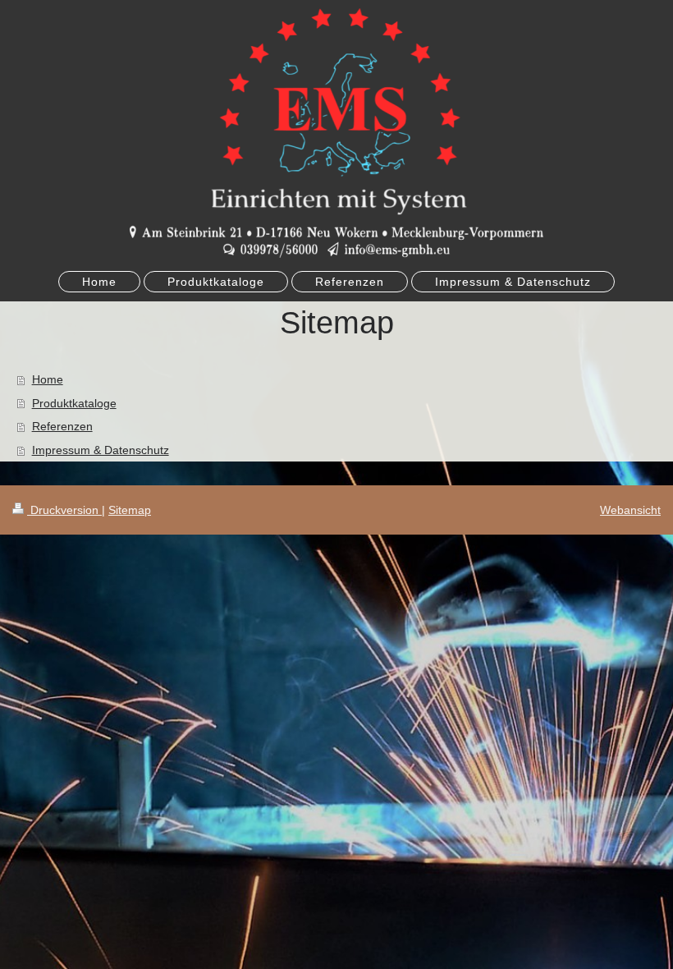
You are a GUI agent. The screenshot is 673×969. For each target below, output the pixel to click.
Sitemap (129, 510)
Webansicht (630, 510)
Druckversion (64, 510)
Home (47, 379)
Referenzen (62, 426)
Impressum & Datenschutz (100, 450)
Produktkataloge (74, 403)
